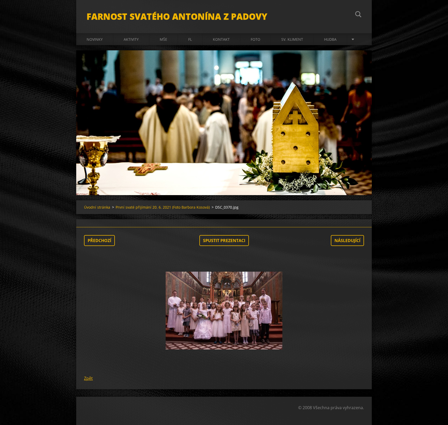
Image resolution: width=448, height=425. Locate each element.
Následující (347, 240)
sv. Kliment (292, 39)
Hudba (330, 39)
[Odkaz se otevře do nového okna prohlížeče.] (224, 310)
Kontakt (221, 39)
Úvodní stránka (97, 207)
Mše (163, 39)
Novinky (95, 39)
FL (190, 39)
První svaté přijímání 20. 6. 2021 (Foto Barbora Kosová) (163, 207)
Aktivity (131, 39)
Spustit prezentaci (224, 240)
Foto (255, 39)
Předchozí (99, 240)
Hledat (358, 15)
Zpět (88, 378)
